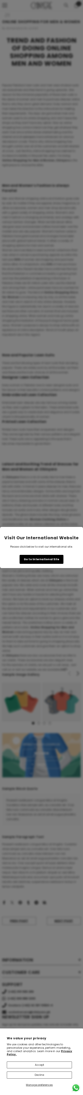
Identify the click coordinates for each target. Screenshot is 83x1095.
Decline (39, 1075)
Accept (39, 1065)
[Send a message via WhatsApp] (76, 1088)
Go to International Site (41, 559)
